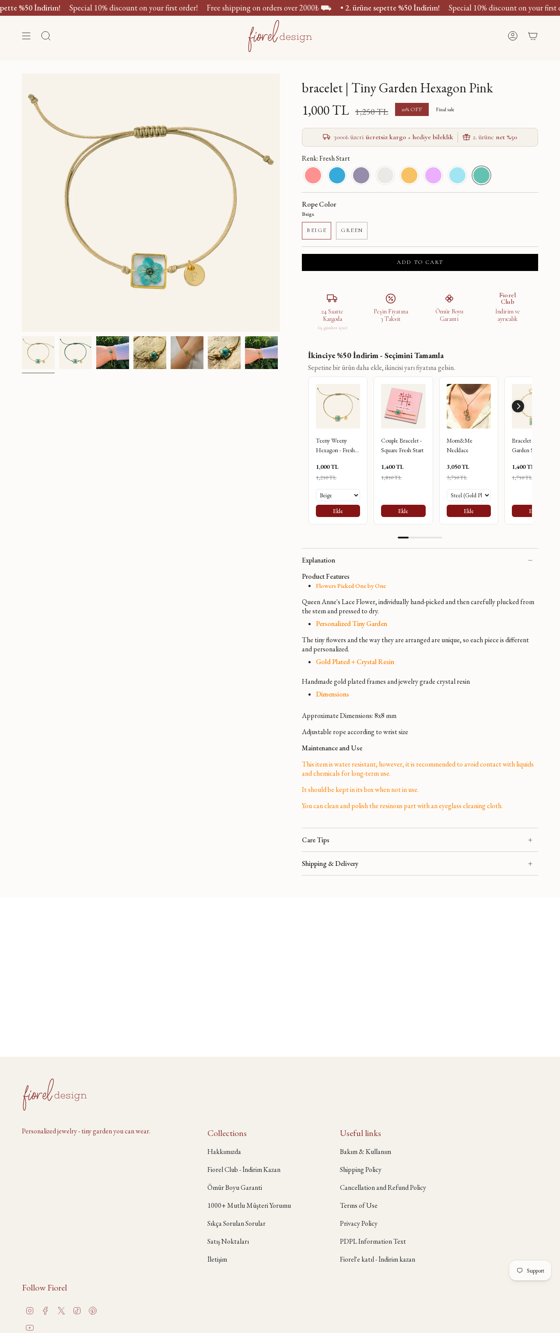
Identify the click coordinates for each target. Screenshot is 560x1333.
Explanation (318, 560)
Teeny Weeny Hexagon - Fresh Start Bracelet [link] (335, 445)
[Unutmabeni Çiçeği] (457, 175)
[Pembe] (313, 175)
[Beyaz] (385, 175)
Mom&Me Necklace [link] (459, 445)
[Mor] (433, 175)
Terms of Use (359, 1205)
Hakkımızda (224, 1151)
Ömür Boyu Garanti (234, 1187)
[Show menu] (26, 36)
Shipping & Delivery (330, 863)
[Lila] (361, 175)
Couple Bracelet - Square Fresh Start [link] (402, 445)
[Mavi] (337, 175)
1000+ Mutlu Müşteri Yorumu (249, 1205)
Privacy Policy (359, 1223)
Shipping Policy (361, 1169)
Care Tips (315, 839)
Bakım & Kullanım (365, 1151)
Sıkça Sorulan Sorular (236, 1223)
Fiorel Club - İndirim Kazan (243, 1169)
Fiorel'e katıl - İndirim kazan (377, 1259)
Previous (22, 202)
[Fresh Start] (481, 175)
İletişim (217, 1259)
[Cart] (533, 36)
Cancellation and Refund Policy (383, 1187)
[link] (338, 406)
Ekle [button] (338, 511)
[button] (518, 406)
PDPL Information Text (373, 1241)
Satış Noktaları (228, 1241)
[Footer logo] (55, 1094)
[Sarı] (409, 175)
